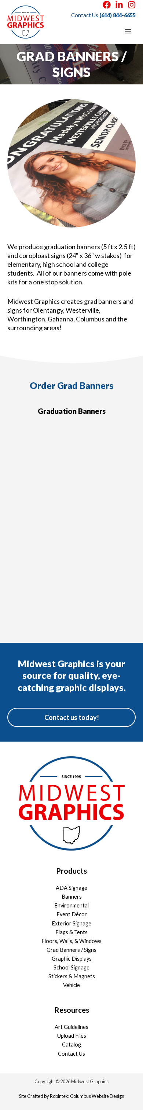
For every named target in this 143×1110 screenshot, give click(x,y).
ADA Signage (71, 888)
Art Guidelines (71, 1027)
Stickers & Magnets (71, 976)
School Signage (71, 967)
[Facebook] (107, 5)
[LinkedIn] (119, 5)
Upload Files (71, 1036)
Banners (72, 897)
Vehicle (71, 985)
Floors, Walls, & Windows (71, 941)
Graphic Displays (72, 959)
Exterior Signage (71, 923)
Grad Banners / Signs (71, 950)
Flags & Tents (71, 932)
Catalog (71, 1044)
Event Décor (71, 914)
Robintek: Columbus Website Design (87, 1096)
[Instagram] (132, 5)
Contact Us (71, 1054)
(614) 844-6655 (117, 15)
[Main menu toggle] (128, 31)
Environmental (71, 905)
